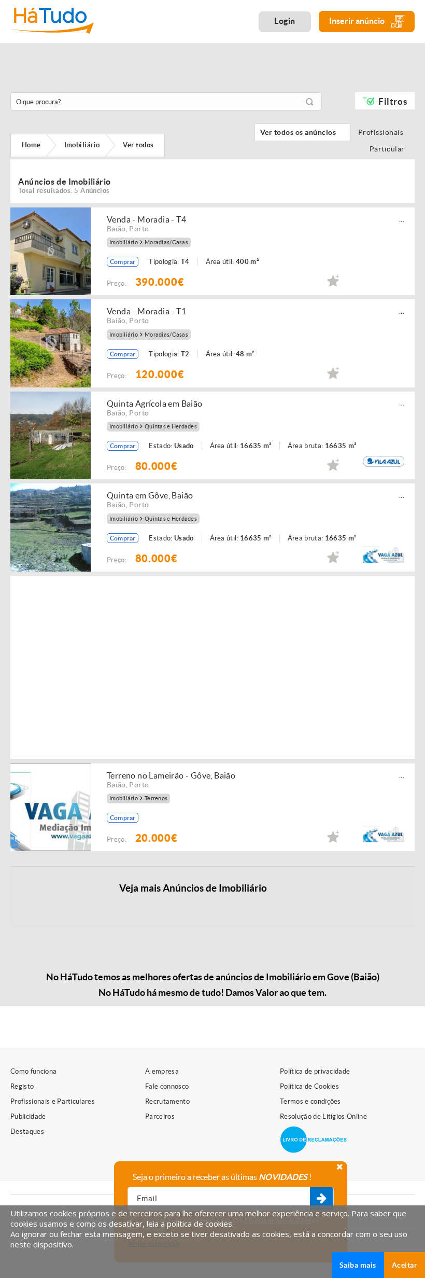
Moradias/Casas (166, 242)
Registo (22, 1086)
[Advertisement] (265, 666)
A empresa (162, 1071)
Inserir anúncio (357, 20)
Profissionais (383, 132)
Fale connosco (167, 1086)
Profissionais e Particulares (52, 1101)
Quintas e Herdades (171, 426)
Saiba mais (357, 1265)
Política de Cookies (309, 1086)
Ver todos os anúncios (302, 132)
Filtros (392, 101)
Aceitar (404, 1265)
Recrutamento (167, 1101)
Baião (116, 229)
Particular (389, 149)
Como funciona (33, 1071)
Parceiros (160, 1116)
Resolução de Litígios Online (323, 1116)
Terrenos (156, 798)
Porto (139, 229)
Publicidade (28, 1116)
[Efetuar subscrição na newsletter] (321, 1199)
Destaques (27, 1131)
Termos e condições (310, 1101)
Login (284, 20)
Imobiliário (123, 242)
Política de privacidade (315, 1071)
